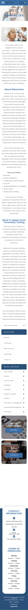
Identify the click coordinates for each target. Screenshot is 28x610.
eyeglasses (7, 385)
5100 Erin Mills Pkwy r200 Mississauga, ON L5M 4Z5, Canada (14, 524)
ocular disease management (13, 407)
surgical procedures (10, 394)
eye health (7, 389)
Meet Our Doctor (9, 348)
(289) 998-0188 (14, 534)
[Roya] (14, 606)
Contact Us (7, 360)
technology (7, 412)
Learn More (14, 430)
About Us (6, 337)
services (6, 376)
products (6, 398)
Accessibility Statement (11, 600)
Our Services (8, 343)
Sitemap (16, 602)
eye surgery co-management (13, 403)
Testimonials (8, 354)
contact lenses (8, 381)
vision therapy (8, 372)
